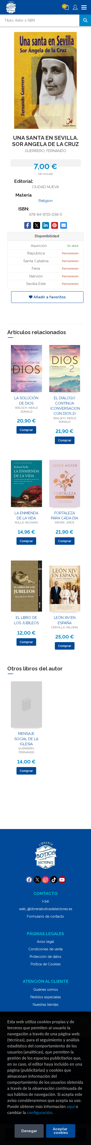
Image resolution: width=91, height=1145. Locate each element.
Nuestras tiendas (45, 1005)
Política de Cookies (46, 964)
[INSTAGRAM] (45, 879)
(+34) (45, 901)
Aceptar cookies (60, 1131)
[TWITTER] (37, 879)
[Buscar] (85, 20)
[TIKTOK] (54, 879)
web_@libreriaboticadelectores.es (45, 909)
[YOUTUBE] (62, 879)
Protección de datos (45, 957)
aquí (71, 1107)
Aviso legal (45, 942)
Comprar (26, 430)
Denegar (29, 1131)
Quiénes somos (45, 989)
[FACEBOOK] (29, 879)
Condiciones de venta (45, 949)
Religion (46, 201)
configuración (39, 1113)
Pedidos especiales (45, 997)
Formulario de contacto (45, 916)
